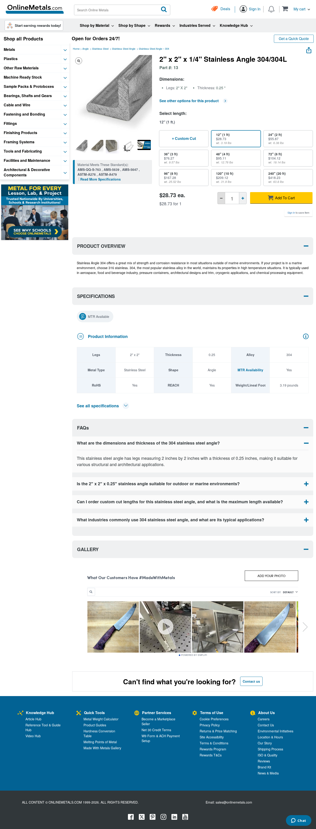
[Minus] (221, 198)
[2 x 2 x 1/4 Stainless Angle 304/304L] (80, 146)
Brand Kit (264, 767)
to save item (298, 212)
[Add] (243, 198)
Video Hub (33, 736)
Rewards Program (213, 749)
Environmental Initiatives (275, 731)
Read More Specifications (100, 179)
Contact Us (266, 725)
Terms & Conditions (214, 743)
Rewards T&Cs (211, 755)
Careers (264, 719)
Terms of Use (211, 712)
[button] (296, 9)
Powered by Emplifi (194, 655)
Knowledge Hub (40, 712)
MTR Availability (250, 370)
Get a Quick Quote (294, 38)
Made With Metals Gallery (102, 748)
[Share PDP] (309, 49)
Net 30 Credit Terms (156, 730)
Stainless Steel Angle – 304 (154, 48)
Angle (85, 48)
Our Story (265, 743)
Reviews (264, 761)
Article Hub (33, 719)
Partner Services (156, 712)
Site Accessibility (212, 737)
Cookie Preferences (214, 719)
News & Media (268, 773)
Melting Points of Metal (100, 742)
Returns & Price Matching (218, 731)
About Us (266, 712)
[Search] (164, 9)
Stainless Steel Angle (123, 48)
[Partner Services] (136, 713)
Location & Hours (270, 737)
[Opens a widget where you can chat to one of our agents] (298, 821)
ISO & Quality (267, 755)
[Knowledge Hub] (20, 713)
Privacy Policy (210, 725)
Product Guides (95, 725)
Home (76, 48)
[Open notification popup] (271, 8)
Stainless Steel (100, 48)
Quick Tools (94, 712)
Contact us (251, 681)
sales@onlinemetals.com (234, 802)
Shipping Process (270, 749)
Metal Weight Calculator (101, 719)
